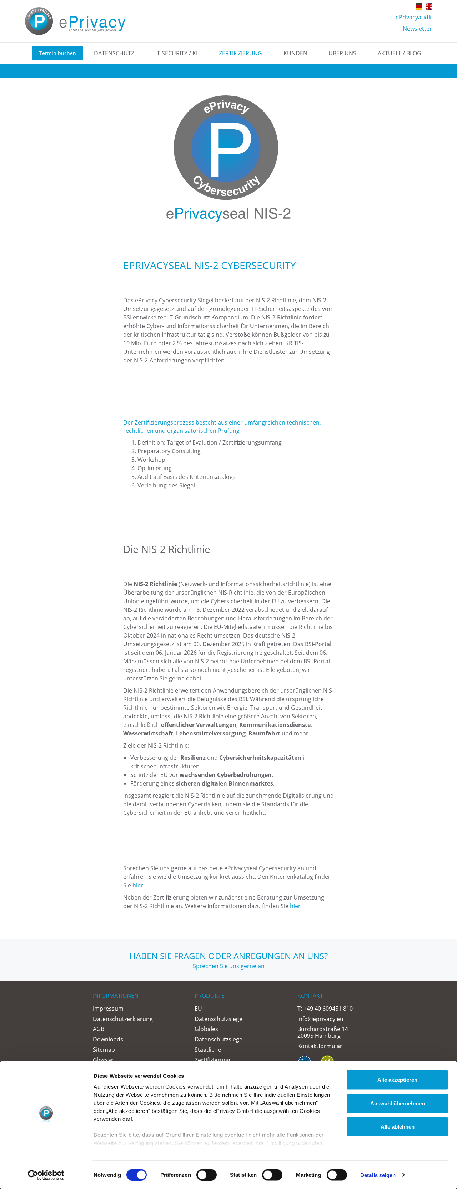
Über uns (342, 53)
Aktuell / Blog (399, 53)
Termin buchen (57, 53)
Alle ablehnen (398, 1127)
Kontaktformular (319, 1046)
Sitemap (104, 1050)
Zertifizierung (240, 53)
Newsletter (417, 29)
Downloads (108, 1039)
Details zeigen (378, 1175)
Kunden (295, 53)
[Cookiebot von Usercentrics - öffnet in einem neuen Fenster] (46, 1175)
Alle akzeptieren (397, 1080)
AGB (98, 1029)
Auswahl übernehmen (397, 1103)
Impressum (108, 1008)
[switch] (206, 1174)
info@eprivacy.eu (320, 1019)
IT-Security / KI (176, 53)
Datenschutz (114, 53)
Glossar (103, 1060)
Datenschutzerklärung (123, 1019)
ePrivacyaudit (414, 17)
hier (137, 885)
